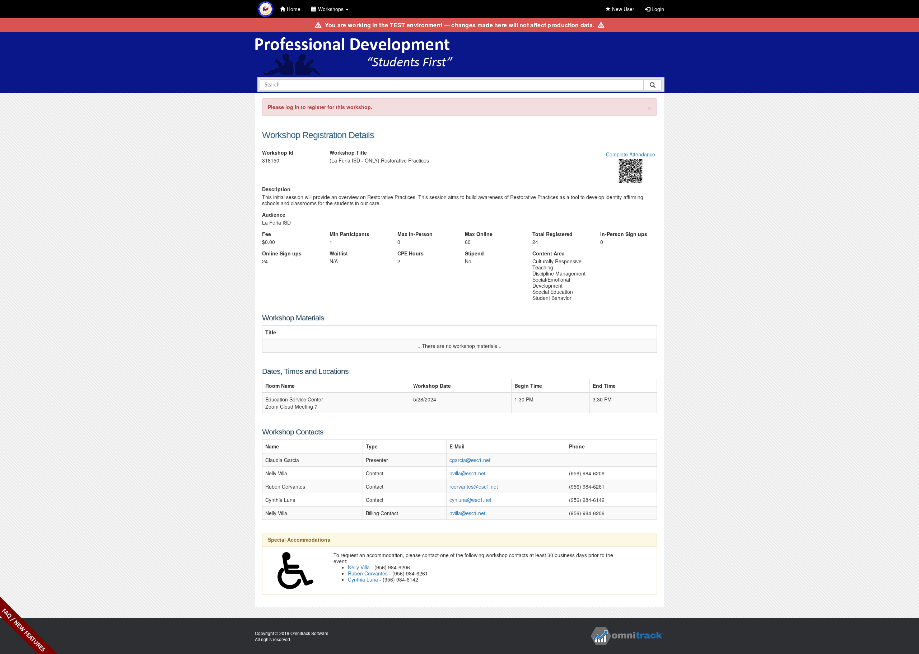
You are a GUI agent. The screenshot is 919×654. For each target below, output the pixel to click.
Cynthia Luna (363, 579)
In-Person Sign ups (623, 234)
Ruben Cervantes (368, 573)
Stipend (474, 253)
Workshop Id (277, 153)
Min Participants (349, 234)
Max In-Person (415, 234)
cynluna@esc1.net (470, 499)
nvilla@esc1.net (467, 473)
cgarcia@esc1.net (469, 460)
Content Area (548, 253)
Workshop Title (348, 153)
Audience (273, 215)
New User (622, 9)
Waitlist (339, 253)
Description (276, 189)
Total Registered (552, 234)
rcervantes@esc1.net (473, 486)
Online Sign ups (282, 253)
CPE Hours (410, 253)
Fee (266, 234)
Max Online (479, 234)
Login (657, 9)
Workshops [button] (331, 9)
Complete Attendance (630, 154)
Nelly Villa (359, 567)
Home (293, 9)
